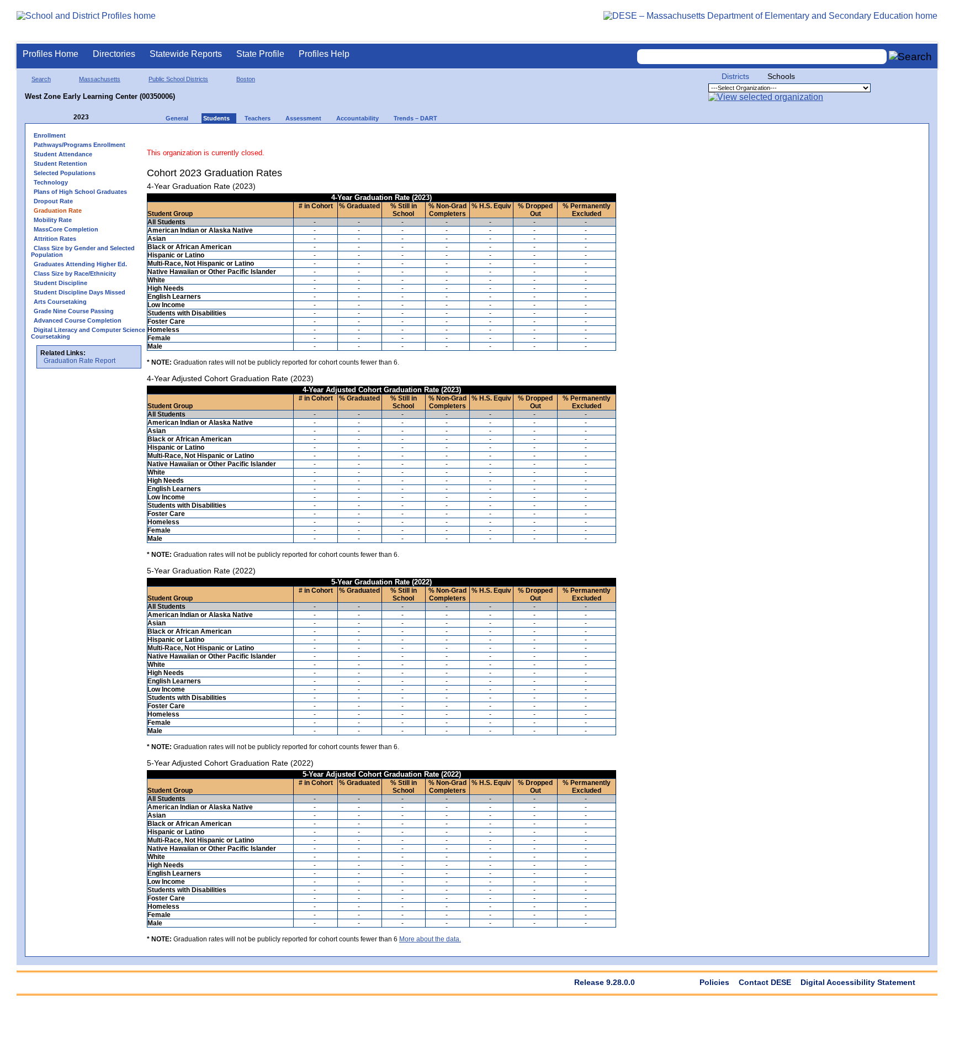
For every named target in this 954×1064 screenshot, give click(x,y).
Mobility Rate (53, 220)
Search (41, 79)
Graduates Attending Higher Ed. (80, 264)
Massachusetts (99, 79)
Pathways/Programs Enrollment (79, 144)
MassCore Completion (66, 229)
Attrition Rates (55, 238)
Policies (714, 982)
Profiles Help (324, 54)
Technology (51, 182)
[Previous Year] (65, 117)
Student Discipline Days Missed (79, 292)
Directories (114, 54)
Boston (245, 79)
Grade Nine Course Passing (74, 311)
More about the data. (430, 939)
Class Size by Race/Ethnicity (75, 273)
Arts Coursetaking (60, 301)
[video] (567, 139)
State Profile (260, 54)
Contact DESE (765, 982)
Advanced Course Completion (77, 320)
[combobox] (762, 56)
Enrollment (50, 135)
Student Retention (60, 163)
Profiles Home (50, 54)
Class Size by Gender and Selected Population (83, 251)
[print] (547, 139)
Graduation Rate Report (79, 361)
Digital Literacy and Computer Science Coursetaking (88, 333)
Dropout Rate (53, 201)
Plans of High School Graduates (80, 191)
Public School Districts (178, 79)
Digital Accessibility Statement (858, 982)
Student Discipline (60, 283)
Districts (735, 76)
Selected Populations (65, 173)
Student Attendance (63, 154)
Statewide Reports (186, 54)
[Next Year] (104, 117)
